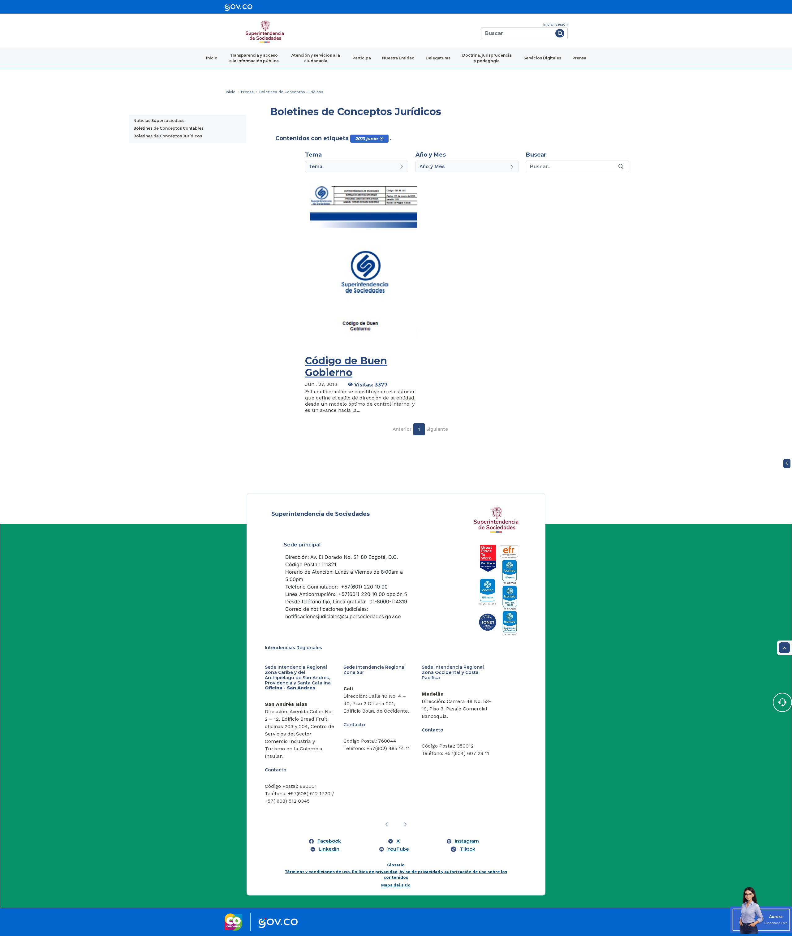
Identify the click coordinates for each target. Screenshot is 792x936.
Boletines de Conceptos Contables (168, 128)
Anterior (402, 429)
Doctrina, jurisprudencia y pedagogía (487, 58)
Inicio (211, 58)
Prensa (579, 58)
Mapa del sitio (396, 885)
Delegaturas (438, 58)
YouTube (398, 849)
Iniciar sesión (555, 24)
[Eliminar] (381, 138)
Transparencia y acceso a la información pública (254, 58)
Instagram (467, 841)
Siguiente (437, 429)
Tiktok (467, 849)
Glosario (396, 865)
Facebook (329, 841)
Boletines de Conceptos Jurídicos (167, 136)
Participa (361, 58)
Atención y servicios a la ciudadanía (315, 58)
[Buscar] (559, 33)
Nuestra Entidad (398, 58)
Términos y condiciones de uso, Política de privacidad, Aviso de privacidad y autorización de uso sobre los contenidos (396, 874)
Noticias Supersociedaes (158, 120)
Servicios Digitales (542, 58)
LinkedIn (329, 849)
